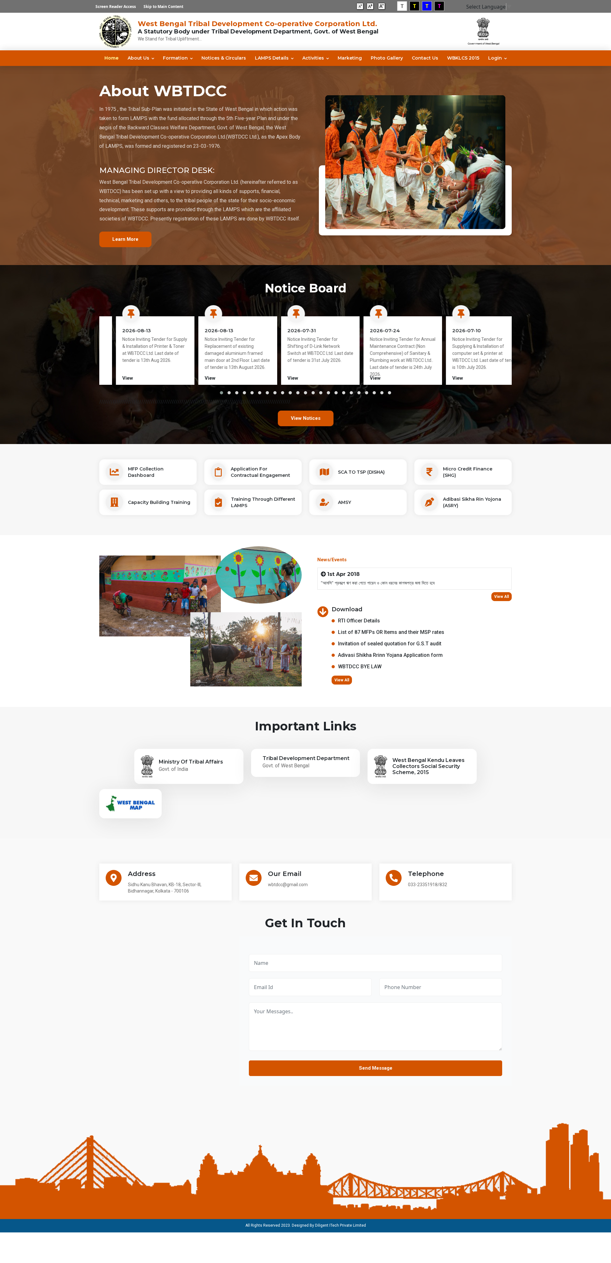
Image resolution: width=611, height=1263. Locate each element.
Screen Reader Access (115, 6)
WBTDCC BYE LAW (360, 667)
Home (111, 58)
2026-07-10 (451, 330)
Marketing (350, 58)
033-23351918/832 (427, 884)
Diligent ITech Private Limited (340, 1225)
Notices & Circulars (223, 58)
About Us (138, 58)
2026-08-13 (121, 330)
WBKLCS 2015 (463, 58)
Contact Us (425, 58)
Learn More (125, 239)
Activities (313, 58)
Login (495, 58)
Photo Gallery (387, 58)
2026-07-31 (286, 330)
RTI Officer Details (359, 621)
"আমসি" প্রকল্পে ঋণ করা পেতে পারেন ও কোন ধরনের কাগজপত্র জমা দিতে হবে (378, 583)
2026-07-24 (370, 330)
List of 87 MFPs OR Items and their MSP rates (391, 632)
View (112, 378)
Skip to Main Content (163, 6)
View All (501, 596)
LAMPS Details (272, 58)
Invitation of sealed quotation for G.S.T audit (389, 644)
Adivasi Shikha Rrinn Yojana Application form (390, 655)
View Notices (305, 418)
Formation (175, 58)
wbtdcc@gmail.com (288, 884)
